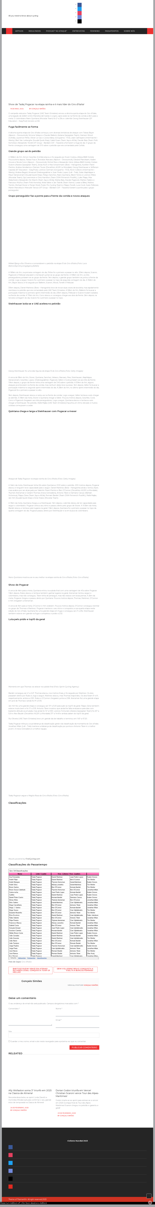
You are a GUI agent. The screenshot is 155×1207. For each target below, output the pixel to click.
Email (59, 1020)
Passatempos (112, 31)
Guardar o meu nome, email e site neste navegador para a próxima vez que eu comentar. (48, 1041)
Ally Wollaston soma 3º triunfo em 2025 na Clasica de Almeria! (30, 1092)
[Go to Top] (149, 1196)
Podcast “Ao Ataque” (56, 31)
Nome (59, 1009)
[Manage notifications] (150, 1203)
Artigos (19, 31)
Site (10, 1031)
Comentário (14, 1009)
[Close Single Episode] (123, 186)
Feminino (95, 31)
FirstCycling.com (33, 859)
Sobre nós (129, 31)
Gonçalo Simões (38, 109)
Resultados (35, 31)
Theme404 (22, 1199)
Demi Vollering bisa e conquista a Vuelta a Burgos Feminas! (75, 969)
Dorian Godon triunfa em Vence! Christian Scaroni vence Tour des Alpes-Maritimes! (77, 1093)
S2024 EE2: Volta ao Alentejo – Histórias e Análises (124, 380)
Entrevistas (78, 31)
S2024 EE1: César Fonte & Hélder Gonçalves (121, 408)
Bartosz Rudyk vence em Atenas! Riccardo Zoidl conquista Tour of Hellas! (31, 970)
